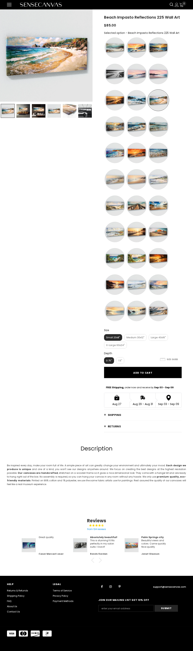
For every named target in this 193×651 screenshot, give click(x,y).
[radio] (115, 47)
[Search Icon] (171, 5)
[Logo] (41, 4)
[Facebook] (101, 586)
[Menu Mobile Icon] (9, 4)
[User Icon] (177, 5)
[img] (96, 525)
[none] (8, 111)
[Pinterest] (119, 586)
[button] (93, 560)
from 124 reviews (96, 529)
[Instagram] (110, 586)
